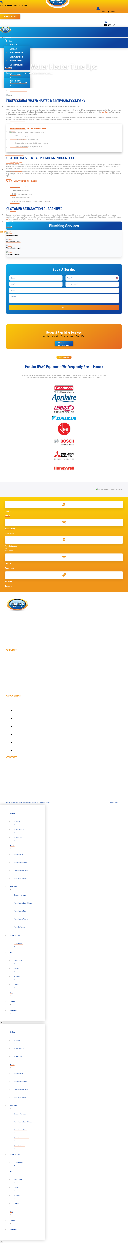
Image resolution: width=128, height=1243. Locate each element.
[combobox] (92, 284)
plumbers (105, 112)
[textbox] (90, 284)
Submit (64, 307)
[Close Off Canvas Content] (1, 1022)
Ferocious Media (44, 802)
